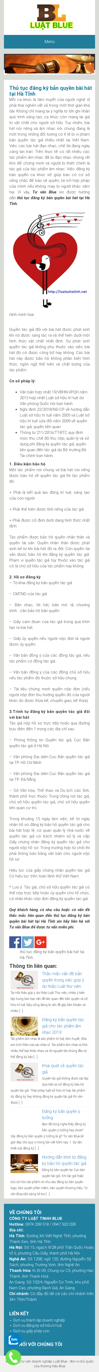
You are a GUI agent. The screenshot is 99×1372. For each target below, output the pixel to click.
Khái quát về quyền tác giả (63, 1069)
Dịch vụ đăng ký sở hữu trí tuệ (37, 1325)
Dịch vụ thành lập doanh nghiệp (39, 1320)
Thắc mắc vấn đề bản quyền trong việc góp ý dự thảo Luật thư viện (63, 980)
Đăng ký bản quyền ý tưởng (61, 1114)
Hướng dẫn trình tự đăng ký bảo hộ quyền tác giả (64, 1160)
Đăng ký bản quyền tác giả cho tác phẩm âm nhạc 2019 (63, 1026)
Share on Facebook (15, 942)
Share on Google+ (40, 942)
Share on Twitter (28, 942)
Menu (50, 41)
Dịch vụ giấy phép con (31, 1331)
